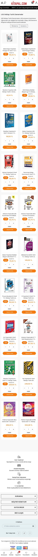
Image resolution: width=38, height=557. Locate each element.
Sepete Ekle (9, 65)
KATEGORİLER (19, 507)
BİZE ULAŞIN (19, 513)
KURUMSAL (19, 496)
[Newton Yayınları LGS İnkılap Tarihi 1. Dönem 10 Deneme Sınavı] (9, 80)
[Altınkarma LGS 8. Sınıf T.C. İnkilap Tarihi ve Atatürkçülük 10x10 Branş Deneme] (28, 245)
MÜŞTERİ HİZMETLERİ (19, 502)
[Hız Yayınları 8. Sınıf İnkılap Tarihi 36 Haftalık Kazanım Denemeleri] (28, 368)
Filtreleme (15, 26)
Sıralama (24, 26)
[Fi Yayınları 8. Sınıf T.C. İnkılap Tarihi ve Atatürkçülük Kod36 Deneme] (28, 286)
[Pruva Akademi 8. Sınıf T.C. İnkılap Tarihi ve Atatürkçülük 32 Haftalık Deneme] (9, 286)
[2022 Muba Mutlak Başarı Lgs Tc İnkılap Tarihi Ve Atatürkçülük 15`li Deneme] (28, 80)
